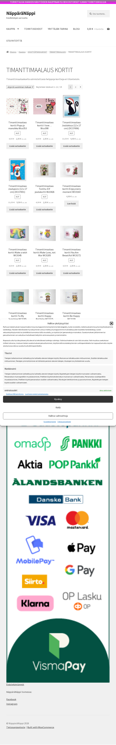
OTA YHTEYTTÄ (14, 40)
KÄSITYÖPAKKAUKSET (37, 52)
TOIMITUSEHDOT (33, 28)
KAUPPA (10, 28)
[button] (111, 323)
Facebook (11, 699)
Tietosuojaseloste (64, 421)
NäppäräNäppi (20, 13)
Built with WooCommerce (40, 727)
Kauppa (22, 52)
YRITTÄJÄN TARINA (58, 28)
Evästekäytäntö (50, 421)
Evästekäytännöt (15, 684)
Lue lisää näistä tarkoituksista (36, 394)
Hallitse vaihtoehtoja (58, 415)
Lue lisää (71, 203)
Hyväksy (58, 399)
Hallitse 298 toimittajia (15, 394)
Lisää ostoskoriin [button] (17, 146)
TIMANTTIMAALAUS (57, 52)
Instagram (11, 703)
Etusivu (13, 52)
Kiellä (58, 407)
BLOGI (76, 28)
